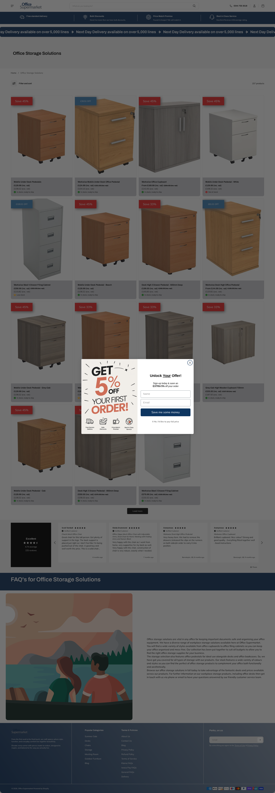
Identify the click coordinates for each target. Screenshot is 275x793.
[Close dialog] (190, 362)
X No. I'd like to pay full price (165, 421)
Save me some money (165, 412)
